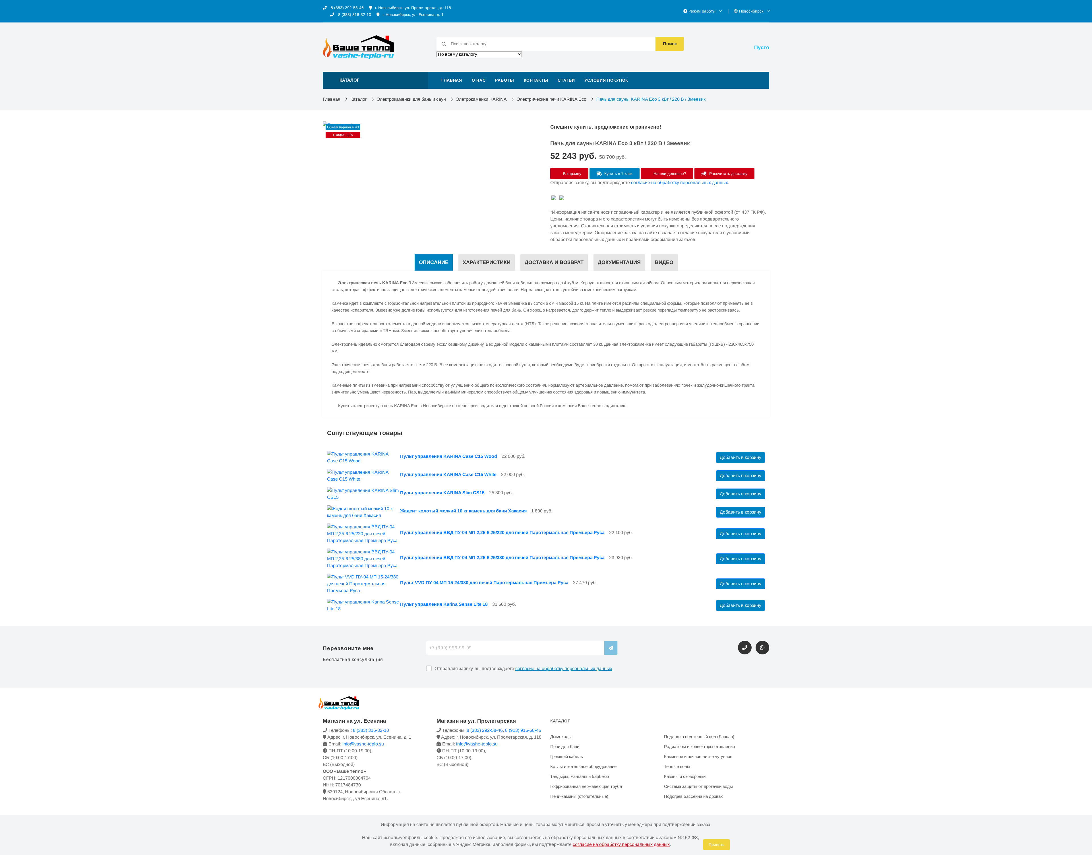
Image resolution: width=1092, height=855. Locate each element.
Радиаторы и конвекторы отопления (699, 746)
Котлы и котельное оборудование (583, 766)
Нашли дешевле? (669, 173)
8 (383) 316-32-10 (354, 14)
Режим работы (702, 11)
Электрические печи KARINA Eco (551, 99)
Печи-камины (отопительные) (579, 796)
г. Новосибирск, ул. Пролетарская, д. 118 (413, 7)
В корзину (571, 173)
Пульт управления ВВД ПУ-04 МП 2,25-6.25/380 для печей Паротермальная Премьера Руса (502, 557)
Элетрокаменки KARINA (481, 99)
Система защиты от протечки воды (698, 786)
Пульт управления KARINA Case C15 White (448, 474)
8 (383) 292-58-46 (347, 7)
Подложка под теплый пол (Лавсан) (699, 736)
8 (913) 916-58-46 (523, 730)
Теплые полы (677, 766)
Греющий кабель (566, 756)
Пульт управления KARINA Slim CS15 (442, 492)
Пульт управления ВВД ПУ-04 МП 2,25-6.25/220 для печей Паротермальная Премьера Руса (502, 532)
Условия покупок (606, 80)
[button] (375, 80)
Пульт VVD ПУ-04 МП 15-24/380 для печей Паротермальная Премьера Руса (484, 582)
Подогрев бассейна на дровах (693, 796)
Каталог (358, 99)
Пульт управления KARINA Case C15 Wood (448, 456)
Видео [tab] (664, 262)
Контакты (536, 80)
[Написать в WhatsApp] (762, 647)
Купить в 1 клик (617, 173)
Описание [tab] (433, 262)
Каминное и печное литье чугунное (698, 756)
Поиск (670, 43)
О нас (479, 80)
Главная (451, 80)
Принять (716, 844)
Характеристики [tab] (486, 262)
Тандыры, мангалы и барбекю (579, 776)
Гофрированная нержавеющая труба (586, 786)
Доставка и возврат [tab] (554, 262)
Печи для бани (564, 746)
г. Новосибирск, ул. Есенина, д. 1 (413, 14)
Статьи (566, 80)
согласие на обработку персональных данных (679, 182)
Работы (504, 80)
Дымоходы (561, 736)
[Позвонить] (745, 647)
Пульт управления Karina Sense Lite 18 (444, 604)
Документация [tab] (619, 262)
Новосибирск (751, 11)
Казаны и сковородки (685, 776)
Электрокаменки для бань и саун (411, 99)
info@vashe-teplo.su (363, 743)
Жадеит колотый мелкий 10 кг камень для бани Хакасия (463, 510)
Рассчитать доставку (727, 173)
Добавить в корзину (740, 457)
